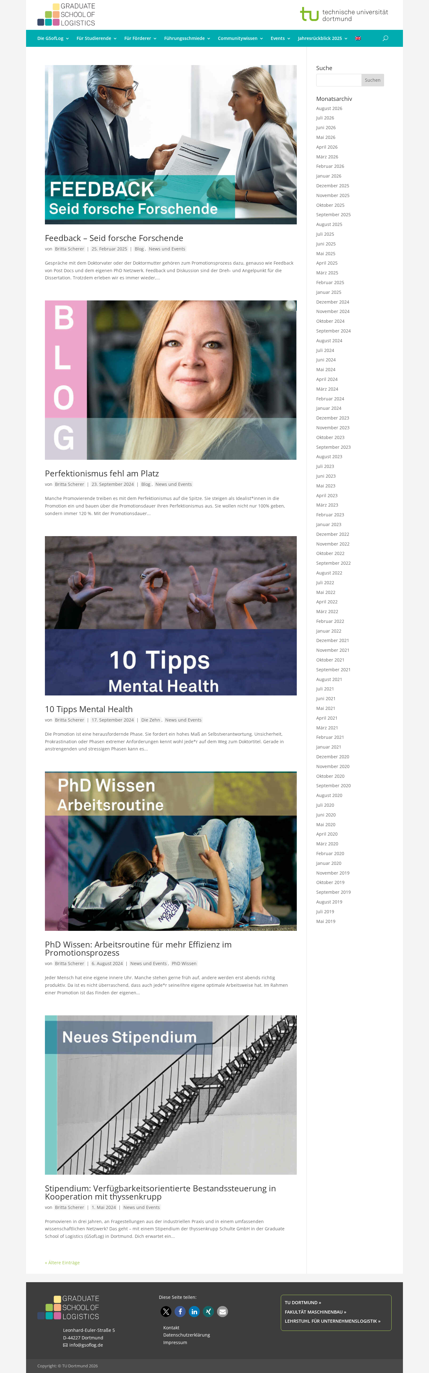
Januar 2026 (328, 176)
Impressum (175, 1342)
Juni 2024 (326, 360)
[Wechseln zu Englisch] (358, 39)
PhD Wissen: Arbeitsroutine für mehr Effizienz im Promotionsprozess (138, 948)
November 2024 (333, 311)
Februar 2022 (330, 621)
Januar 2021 (328, 747)
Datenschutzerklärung (186, 1335)
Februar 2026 (330, 166)
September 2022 (333, 563)
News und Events (167, 249)
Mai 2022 (325, 592)
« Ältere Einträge (62, 1263)
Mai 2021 (325, 708)
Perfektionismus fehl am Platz (102, 473)
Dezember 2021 (332, 640)
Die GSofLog (50, 38)
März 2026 (327, 157)
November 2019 (333, 873)
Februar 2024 (330, 399)
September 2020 (333, 785)
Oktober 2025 (330, 205)
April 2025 (327, 263)
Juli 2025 (325, 234)
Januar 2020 (328, 863)
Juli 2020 (325, 805)
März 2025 (327, 273)
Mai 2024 (325, 369)
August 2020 (329, 795)
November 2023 (333, 428)
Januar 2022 (328, 631)
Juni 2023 (326, 476)
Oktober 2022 (330, 553)
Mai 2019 (325, 921)
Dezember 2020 (332, 757)
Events (278, 38)
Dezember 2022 (332, 534)
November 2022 (333, 544)
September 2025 (333, 214)
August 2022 (329, 573)
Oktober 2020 (330, 776)
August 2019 (329, 902)
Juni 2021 (326, 698)
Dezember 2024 (332, 302)
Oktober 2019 (330, 882)
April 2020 (327, 834)
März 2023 (327, 505)
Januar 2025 (328, 292)
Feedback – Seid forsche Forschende (114, 238)
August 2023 (329, 456)
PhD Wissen (184, 963)
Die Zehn (150, 720)
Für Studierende (94, 38)
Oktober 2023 (330, 437)
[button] (165, 1311)
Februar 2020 (330, 853)
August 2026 (329, 108)
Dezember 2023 (332, 418)
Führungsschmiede (184, 38)
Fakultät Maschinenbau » (315, 1312)
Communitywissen (238, 38)
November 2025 (333, 195)
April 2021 (327, 718)
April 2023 (327, 495)
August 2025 (329, 224)
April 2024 (327, 379)
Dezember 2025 (332, 186)
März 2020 (327, 844)
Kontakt (171, 1328)
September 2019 (333, 892)
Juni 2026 (326, 127)
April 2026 (327, 147)
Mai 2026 (325, 137)
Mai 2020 (325, 824)
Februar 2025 (330, 282)
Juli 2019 (325, 911)
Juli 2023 (325, 466)
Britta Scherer (69, 249)
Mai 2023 (325, 486)
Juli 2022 (325, 582)
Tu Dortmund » (303, 1302)
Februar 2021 (330, 737)
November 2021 (333, 650)
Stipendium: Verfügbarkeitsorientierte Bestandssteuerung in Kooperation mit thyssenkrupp (160, 1192)
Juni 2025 (326, 244)
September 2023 (333, 447)
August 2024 (329, 340)
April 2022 (327, 602)
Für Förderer (137, 38)
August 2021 (329, 679)
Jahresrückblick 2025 (320, 38)
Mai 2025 (325, 253)
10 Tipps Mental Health (89, 709)
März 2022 (327, 611)
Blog (139, 249)
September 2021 (333, 670)
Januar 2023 (328, 524)
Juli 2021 (325, 689)
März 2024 (327, 389)
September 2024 (333, 331)
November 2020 (333, 766)
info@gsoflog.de (86, 1345)
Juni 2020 (326, 815)
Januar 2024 (328, 408)
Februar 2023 (330, 515)
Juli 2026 (325, 118)
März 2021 (327, 728)
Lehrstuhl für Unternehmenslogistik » (333, 1321)
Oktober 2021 (330, 660)
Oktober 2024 (330, 321)
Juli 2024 (325, 350)
